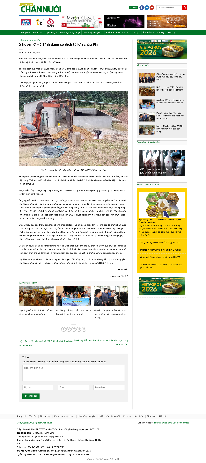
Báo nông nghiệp (181, 423)
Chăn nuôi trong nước (29, 40)
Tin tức (36, 32)
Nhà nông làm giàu (92, 32)
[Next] (185, 163)
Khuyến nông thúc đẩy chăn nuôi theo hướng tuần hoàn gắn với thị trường (110, 314)
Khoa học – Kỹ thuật (70, 32)
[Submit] (184, 7)
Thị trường (50, 32)
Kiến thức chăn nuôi (116, 32)
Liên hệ (171, 32)
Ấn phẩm (147, 32)
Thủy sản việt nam (163, 423)
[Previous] (138, 163)
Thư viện (161, 32)
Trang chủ (25, 32)
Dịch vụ (134, 32)
